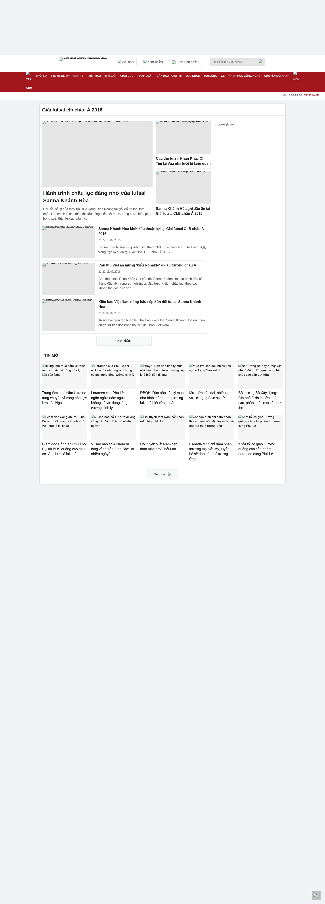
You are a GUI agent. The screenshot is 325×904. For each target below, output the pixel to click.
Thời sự (41, 75)
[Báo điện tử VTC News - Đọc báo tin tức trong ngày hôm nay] (84, 63)
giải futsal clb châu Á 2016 (72, 110)
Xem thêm (124, 340)
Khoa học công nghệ (244, 75)
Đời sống (210, 75)
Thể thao (94, 75)
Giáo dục (127, 75)
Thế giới (110, 75)
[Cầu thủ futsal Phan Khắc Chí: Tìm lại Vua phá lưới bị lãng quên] (183, 137)
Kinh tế (78, 75)
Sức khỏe (192, 75)
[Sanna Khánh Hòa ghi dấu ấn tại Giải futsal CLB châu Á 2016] (183, 187)
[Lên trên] (316, 895)
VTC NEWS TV (60, 75)
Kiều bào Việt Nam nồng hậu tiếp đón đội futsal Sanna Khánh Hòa (149, 304)
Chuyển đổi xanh (276, 75)
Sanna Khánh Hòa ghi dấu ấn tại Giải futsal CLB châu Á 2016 (183, 211)
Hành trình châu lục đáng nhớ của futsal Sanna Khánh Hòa (94, 196)
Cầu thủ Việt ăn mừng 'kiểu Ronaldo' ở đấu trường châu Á (147, 265)
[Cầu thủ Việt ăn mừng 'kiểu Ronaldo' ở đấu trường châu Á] (68, 279)
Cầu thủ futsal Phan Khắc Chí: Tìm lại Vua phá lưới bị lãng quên (183, 161)
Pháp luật (145, 75)
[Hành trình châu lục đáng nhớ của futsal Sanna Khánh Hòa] (97, 154)
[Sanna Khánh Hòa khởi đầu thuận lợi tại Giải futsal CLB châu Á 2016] (68, 242)
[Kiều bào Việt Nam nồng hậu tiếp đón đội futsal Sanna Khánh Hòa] (68, 315)
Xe (223, 75)
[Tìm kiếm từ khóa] (261, 61)
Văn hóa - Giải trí (169, 75)
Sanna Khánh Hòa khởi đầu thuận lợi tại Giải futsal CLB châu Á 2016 (151, 231)
